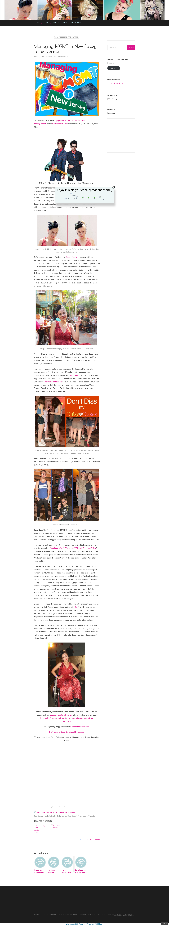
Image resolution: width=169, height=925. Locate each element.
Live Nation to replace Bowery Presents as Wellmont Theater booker (37, 828)
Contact (56, 23)
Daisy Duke (73, 375)
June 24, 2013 (39, 56)
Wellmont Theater (60, 124)
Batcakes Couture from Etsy (61, 715)
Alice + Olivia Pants (68, 807)
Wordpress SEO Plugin (75, 924)
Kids (76, 607)
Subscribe (113, 68)
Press (65, 23)
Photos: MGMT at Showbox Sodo (56, 827)
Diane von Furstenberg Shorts (47, 807)
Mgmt (44, 825)
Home (38, 23)
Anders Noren (125, 915)
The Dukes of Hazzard (53, 382)
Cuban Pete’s (71, 257)
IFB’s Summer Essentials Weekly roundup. (66, 732)
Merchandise (76, 23)
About (46, 23)
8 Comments (63, 56)
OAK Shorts (59, 807)
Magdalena (51, 56)
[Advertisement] (122, 135)
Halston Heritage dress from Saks (54, 718)
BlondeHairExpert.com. (80, 726)
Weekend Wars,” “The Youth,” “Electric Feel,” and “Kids (73, 548)
